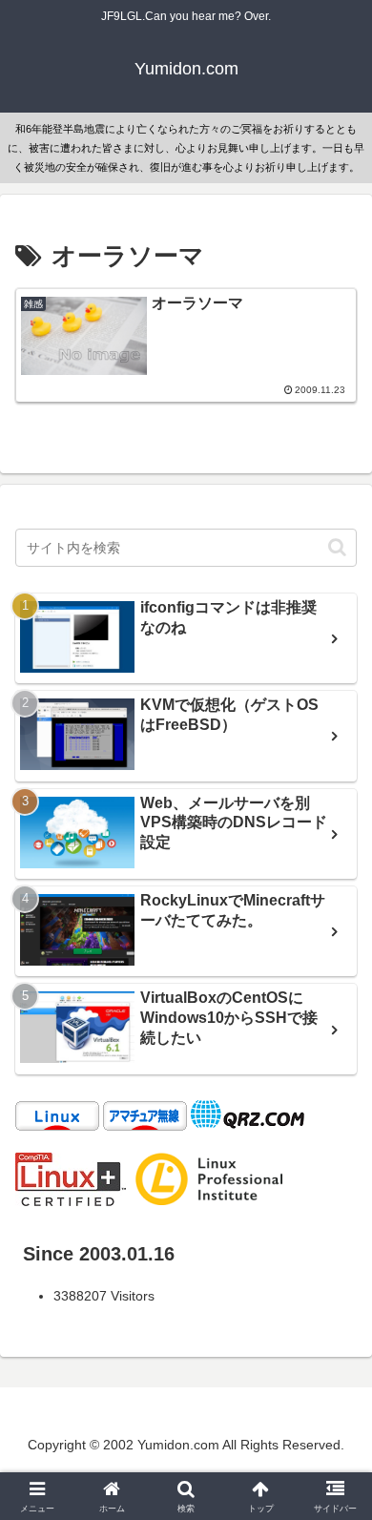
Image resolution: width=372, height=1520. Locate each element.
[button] (337, 547)
